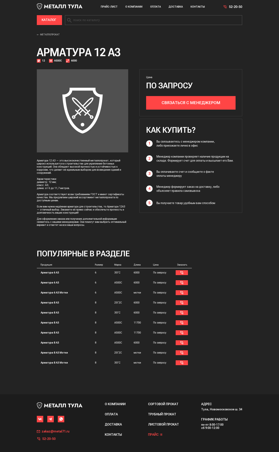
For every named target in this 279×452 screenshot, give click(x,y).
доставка (113, 424)
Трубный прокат (162, 414)
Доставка (176, 6)
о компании (115, 404)
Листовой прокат (163, 424)
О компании (133, 6)
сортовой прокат (163, 404)
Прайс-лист (109, 6)
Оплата (155, 6)
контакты (113, 435)
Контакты (198, 6)
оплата (111, 414)
